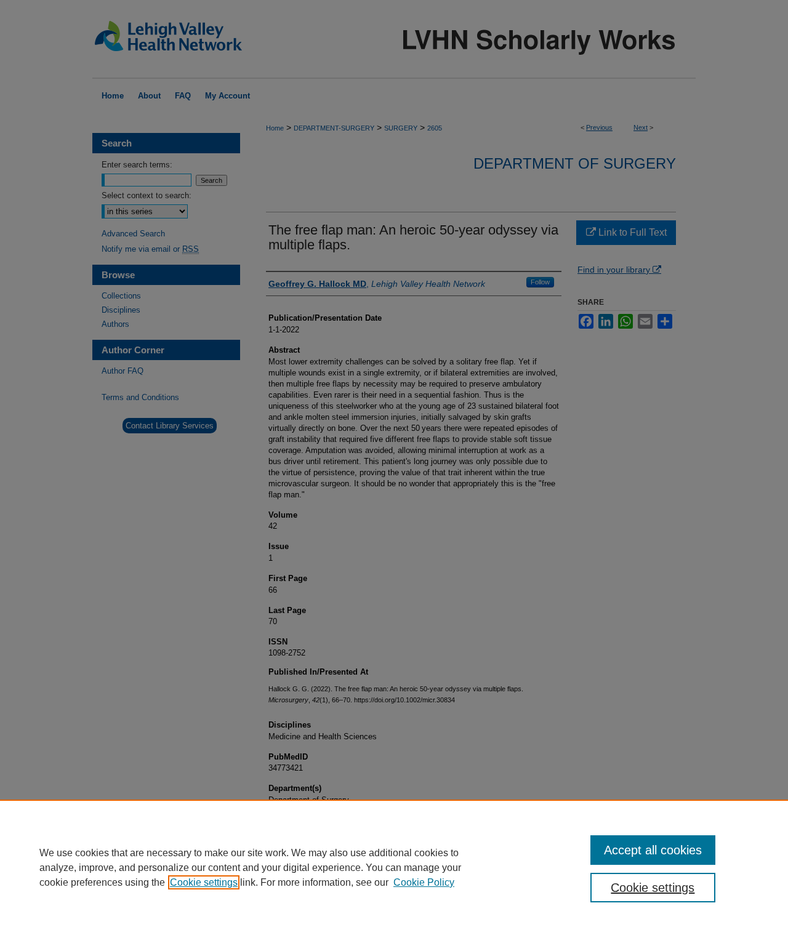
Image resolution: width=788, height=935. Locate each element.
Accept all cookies (653, 850)
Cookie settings (204, 882)
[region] (394, 867)
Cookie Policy (423, 882)
